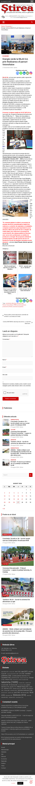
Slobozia (19, 695)
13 (18, 496)
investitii (4, 685)
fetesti (8, 679)
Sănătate (3, 752)
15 (26, 496)
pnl (24, 688)
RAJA (10, 306)
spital (29, 695)
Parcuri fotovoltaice (8, 305)
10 (4, 496)
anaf (18, 671)
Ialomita (14, 303)
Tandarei (12, 697)
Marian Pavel (22, 686)
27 (18, 502)
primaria (13, 690)
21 (22, 499)
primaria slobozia (25, 690)
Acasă (3, 747)
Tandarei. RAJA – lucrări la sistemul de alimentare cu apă (21, 442)
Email (4, 367)
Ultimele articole (10, 417)
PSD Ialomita (25, 692)
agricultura (4, 671)
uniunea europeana (18, 306)
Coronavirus (15, 677)
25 (9, 502)
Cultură (13, 429)
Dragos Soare (24, 677)
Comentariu (6, 339)
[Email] (27, 73)
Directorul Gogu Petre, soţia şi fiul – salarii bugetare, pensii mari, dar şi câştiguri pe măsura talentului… (16, 722)
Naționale (4, 761)
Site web (5, 374)
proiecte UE (6, 306)
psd (17, 692)
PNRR (15, 305)
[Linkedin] (24, 73)
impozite (21, 682)
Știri (2, 754)
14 (22, 496)
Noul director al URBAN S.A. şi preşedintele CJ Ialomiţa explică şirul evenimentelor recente (17, 729)
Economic (6, 56)
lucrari (13, 686)
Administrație (15, 419)
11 (9, 496)
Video (3, 765)
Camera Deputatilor (12, 673)
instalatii (28, 682)
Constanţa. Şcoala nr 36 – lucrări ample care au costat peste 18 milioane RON (20, 423)
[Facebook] (17, 73)
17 (4, 499)
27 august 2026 (15, 427)
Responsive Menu (32, 1)
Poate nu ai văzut (9, 514)
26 (14, 502)
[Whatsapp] (20, 73)
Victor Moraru (19, 697)
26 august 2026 (15, 445)
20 (18, 499)
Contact (3, 768)
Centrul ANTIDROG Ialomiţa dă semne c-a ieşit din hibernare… (17, 322)
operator (8, 688)
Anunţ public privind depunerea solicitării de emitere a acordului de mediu (16, 315)
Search (30, 475)
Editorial (3, 756)
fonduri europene (23, 679)
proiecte (10, 692)
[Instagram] (30, 73)
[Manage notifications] (31, 782)
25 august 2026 (15, 467)
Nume (5, 359)
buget (3, 673)
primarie (4, 692)
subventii (4, 697)
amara (11, 671)
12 (14, 496)
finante (15, 679)
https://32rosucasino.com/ (8, 734)
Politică (3, 763)
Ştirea (15, 67)
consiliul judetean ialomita (20, 676)
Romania (9, 695)
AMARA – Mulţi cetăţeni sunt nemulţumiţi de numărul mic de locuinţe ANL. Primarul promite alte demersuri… (21, 452)
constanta (8, 303)
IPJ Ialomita (13, 685)
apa (24, 671)
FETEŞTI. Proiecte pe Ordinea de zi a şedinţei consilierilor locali (21, 463)
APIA (30, 671)
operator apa (19, 303)
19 (14, 499)
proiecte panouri (21, 305)
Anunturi (13, 439)
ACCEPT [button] (20, 783)
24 (4, 502)
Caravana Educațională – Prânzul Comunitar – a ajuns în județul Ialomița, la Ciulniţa (21, 433)
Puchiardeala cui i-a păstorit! (26, 734)
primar (7, 690)
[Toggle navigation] (3, 22)
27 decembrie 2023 (8, 67)
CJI (21, 673)
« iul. (4, 508)
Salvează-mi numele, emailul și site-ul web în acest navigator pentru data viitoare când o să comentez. (17, 384)
